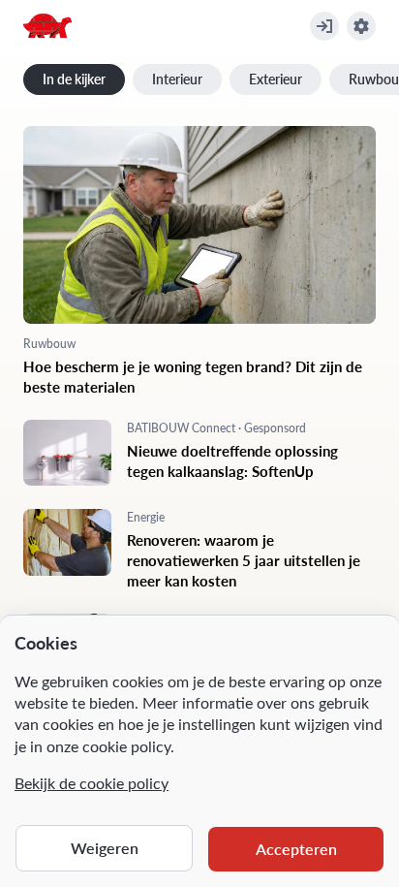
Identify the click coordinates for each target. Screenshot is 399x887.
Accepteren (296, 849)
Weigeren (104, 848)
